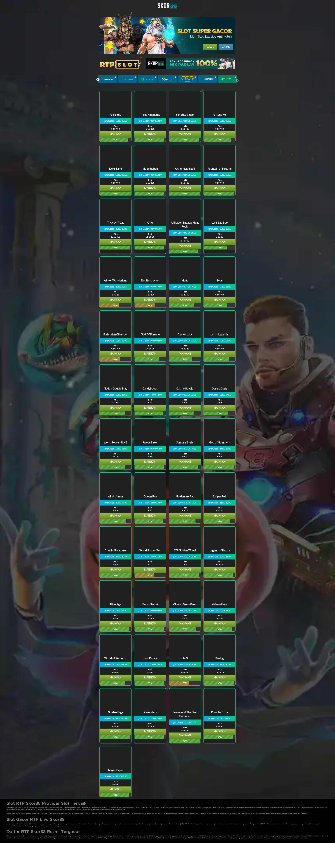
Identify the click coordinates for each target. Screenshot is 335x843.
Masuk (210, 46)
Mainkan (116, 134)
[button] (98, 79)
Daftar (226, 46)
